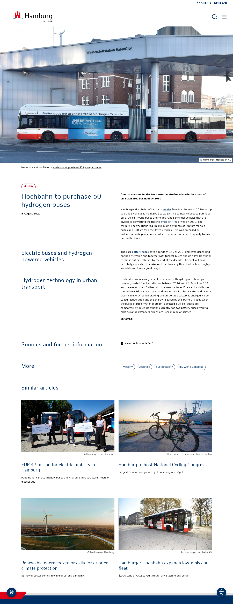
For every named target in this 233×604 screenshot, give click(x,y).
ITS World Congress (191, 367)
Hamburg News (40, 167)
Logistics (144, 367)
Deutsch (220, 3)
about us (204, 3)
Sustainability (164, 367)
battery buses (140, 252)
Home (24, 167)
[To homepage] (29, 16)
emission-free (169, 222)
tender (167, 210)
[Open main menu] (224, 17)
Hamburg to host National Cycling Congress (163, 465)
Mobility (28, 186)
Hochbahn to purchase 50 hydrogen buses (77, 167)
